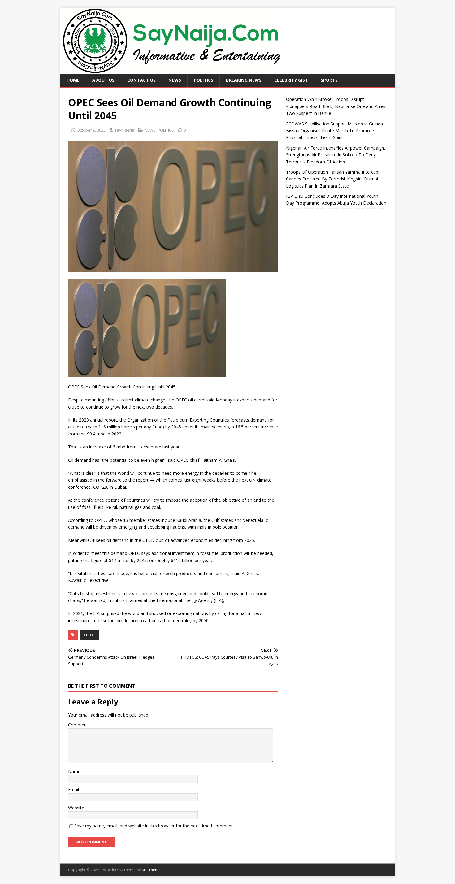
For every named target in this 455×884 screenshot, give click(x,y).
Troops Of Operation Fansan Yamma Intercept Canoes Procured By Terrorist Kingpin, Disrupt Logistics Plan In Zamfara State (333, 179)
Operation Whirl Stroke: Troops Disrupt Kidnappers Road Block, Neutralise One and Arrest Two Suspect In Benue (336, 106)
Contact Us (141, 80)
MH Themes (152, 870)
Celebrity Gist (291, 80)
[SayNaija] (172, 70)
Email (73, 789)
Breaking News (244, 80)
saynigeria (124, 130)
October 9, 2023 (91, 130)
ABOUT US (103, 80)
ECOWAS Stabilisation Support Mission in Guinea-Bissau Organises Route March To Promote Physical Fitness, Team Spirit (335, 131)
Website (76, 808)
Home (73, 80)
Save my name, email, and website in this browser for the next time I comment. (154, 826)
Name (74, 771)
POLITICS (203, 80)
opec (89, 635)
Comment (78, 725)
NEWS (174, 80)
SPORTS (329, 80)
